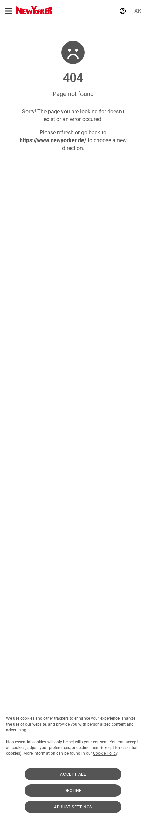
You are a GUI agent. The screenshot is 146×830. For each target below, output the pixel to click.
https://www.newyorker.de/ (53, 140)
